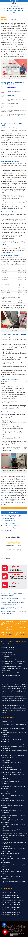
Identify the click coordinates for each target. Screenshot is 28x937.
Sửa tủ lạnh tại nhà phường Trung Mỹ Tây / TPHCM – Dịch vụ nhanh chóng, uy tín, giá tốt (13, 603)
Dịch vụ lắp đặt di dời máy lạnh (14, 931)
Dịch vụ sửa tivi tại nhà (19, 927)
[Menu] (2, 3)
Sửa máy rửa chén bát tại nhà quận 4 (11, 525)
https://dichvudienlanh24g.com (8, 492)
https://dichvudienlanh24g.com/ (14, 673)
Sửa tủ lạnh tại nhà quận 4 (8, 518)
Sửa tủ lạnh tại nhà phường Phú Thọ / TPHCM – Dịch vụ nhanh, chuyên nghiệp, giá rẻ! (13, 612)
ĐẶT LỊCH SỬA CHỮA (14, 508)
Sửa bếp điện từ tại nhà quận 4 (9, 528)
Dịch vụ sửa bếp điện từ (8, 927)
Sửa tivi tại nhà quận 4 (7, 530)
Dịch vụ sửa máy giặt (9, 925)
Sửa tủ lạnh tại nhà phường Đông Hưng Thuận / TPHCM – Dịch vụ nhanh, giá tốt (12, 608)
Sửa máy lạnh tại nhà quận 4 (9, 523)
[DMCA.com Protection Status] (14, 935)
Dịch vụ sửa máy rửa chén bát (19, 926)
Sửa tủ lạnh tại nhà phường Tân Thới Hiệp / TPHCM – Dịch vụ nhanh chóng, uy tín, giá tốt (13, 599)
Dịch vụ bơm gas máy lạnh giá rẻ (14, 930)
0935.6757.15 (10, 647)
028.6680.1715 (11, 652)
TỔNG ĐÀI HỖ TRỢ (14, 512)
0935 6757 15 (9, 635)
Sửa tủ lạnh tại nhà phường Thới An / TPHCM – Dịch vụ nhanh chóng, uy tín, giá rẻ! (14, 594)
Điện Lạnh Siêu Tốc (14, 6)
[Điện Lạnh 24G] (14, 3)
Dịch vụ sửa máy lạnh (6, 926)
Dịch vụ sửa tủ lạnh (19, 925)
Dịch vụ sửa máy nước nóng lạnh (14, 929)
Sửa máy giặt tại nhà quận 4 (9, 520)
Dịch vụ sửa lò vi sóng (14, 928)
